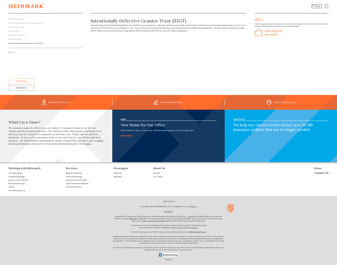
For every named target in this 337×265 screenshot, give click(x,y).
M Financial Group (16, 183)
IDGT (12, 52)
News (317, 168)
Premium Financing (16, 19)
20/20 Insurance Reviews (77, 183)
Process (156, 173)
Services (72, 168)
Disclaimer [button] (168, 211)
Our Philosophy (15, 173)
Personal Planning (74, 176)
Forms (316, 6)
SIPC (136, 219)
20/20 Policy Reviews (17, 35)
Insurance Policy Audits (76, 180)
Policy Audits (13, 31)
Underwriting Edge (16, 176)
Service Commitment (18, 180)
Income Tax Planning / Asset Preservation (25, 23)
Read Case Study (274, 31)
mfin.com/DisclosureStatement (155, 221)
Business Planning (74, 173)
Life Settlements (14, 39)
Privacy (193, 206)
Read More (126, 135)
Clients (11, 187)
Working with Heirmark (24, 168)
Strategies (121, 168)
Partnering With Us (16, 190)
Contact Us (321, 172)
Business (21, 87)
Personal (22, 81)
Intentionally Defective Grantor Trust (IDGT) (25, 43)
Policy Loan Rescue (16, 27)
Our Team (158, 176)
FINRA (131, 219)
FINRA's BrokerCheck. (197, 232)
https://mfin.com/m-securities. (185, 228)
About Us (159, 168)
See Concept (271, 34)
